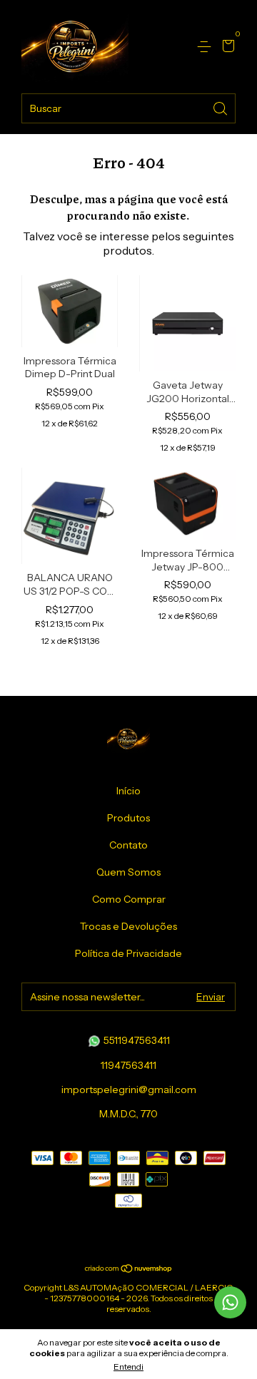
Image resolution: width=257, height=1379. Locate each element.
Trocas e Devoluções (128, 926)
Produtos (128, 817)
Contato (128, 845)
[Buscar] (221, 107)
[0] (226, 47)
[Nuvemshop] (128, 1269)
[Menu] (206, 47)
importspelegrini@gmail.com (128, 1089)
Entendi (128, 1366)
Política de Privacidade (128, 953)
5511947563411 (135, 1040)
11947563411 (128, 1065)
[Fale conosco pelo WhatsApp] (230, 1302)
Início (128, 790)
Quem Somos (128, 872)
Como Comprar (129, 899)
